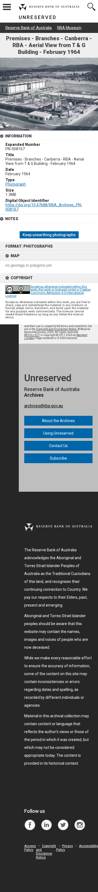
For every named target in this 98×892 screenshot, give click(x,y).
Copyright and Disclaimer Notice (46, 851)
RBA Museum (69, 27)
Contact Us (58, 446)
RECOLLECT (32, 335)
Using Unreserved (58, 433)
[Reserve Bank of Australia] (29, 820)
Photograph (15, 184)
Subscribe (58, 458)
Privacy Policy (64, 848)
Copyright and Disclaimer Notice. (57, 329)
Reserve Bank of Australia (28, 27)
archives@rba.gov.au (43, 405)
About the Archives (58, 421)
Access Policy (30, 848)
